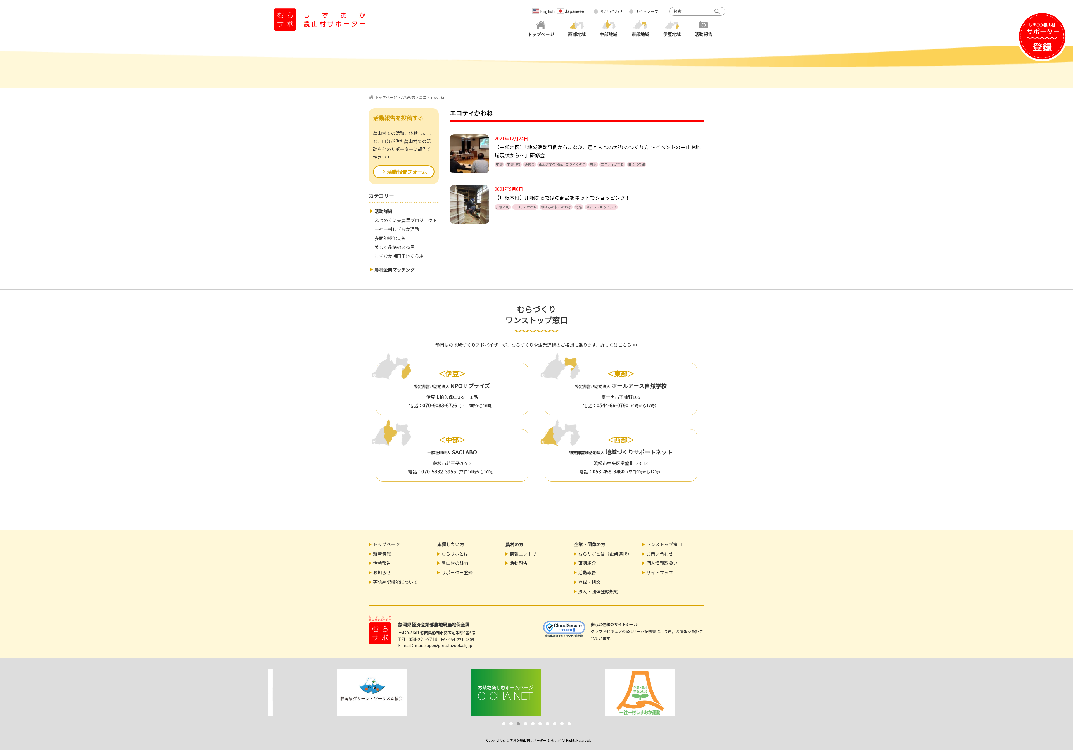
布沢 (593, 164)
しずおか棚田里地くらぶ (399, 256)
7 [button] (547, 723)
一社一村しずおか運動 (396, 229)
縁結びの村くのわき (556, 206)
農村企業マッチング (394, 269)
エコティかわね (612, 164)
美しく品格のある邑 (394, 247)
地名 (578, 206)
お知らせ (382, 572)
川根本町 (502, 206)
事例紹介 (587, 562)
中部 (499, 164)
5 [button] (533, 723)
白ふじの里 (636, 164)
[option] (335, 692)
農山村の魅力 (454, 562)
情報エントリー (525, 553)
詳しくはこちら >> (619, 344)
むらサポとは (454, 553)
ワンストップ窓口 (664, 544)
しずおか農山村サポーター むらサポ (533, 740)
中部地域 (513, 164)
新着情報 (382, 553)
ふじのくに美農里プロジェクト (405, 220)
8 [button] (554, 723)
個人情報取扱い (662, 562)
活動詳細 (383, 211)
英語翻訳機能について (395, 581)
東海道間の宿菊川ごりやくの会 (562, 164)
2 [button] (511, 723)
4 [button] (525, 723)
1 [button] (503, 723)
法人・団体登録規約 (598, 591)
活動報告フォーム (407, 171)
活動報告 (408, 97)
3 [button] (518, 723)
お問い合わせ (611, 11)
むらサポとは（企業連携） (605, 553)
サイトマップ (646, 11)
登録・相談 (589, 581)
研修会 (529, 164)
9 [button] (562, 723)
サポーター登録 (457, 572)
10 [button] (569, 723)
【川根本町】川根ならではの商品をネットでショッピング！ (562, 197)
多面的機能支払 (390, 238)
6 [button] (540, 723)
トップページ (386, 97)
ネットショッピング (601, 206)
